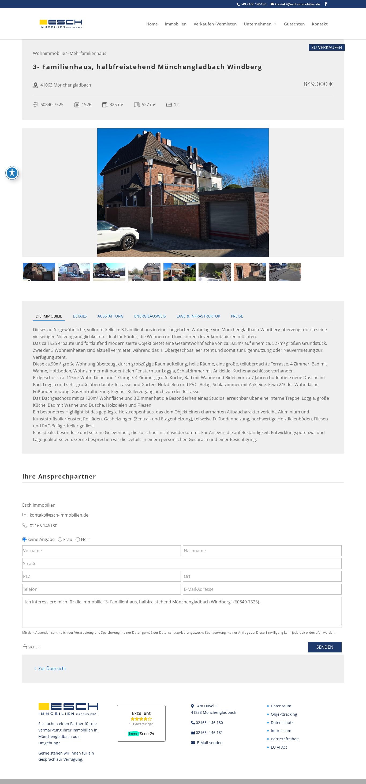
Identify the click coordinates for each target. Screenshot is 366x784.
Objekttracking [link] (284, 714)
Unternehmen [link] (258, 24)
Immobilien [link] (176, 24)
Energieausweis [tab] (150, 316)
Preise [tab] (237, 316)
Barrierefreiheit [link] (285, 738)
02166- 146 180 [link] (209, 722)
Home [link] (152, 24)
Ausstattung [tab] (111, 316)
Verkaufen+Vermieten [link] (215, 24)
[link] (60, 23)
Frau (67, 539)
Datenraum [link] (281, 705)
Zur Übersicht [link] (52, 668)
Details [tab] (80, 316)
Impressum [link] (281, 730)
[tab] (39, 272)
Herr (85, 539)
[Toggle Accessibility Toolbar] (12, 172)
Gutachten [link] (294, 24)
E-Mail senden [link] (210, 742)
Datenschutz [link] (282, 722)
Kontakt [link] (320, 24)
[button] (326, 4)
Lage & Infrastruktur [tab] (198, 316)
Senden (324, 647)
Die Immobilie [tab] (49, 316)
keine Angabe (41, 539)
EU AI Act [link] (279, 747)
